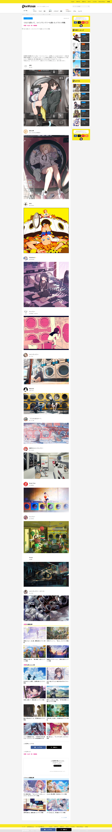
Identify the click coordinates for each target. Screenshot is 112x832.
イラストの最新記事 (29, 777)
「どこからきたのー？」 (35, 418)
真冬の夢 (31, 130)
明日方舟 (31, 388)
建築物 (35, 25)
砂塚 (30, 65)
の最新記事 (28, 624)
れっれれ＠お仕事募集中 (35, 132)
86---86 (31, 390)
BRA (30, 203)
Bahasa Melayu (102, 1)
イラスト (35, 11)
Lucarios (32, 205)
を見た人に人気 (29, 665)
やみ (31, 67)
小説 (44, 11)
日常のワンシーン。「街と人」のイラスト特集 (58, 640)
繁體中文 (84, 1)
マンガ (40, 11)
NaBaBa (32, 485)
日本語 (108, 1)
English (72, 1)
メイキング (56, 11)
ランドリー (32, 311)
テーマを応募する (40, 826)
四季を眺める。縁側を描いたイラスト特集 (33, 812)
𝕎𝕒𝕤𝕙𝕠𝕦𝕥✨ (32, 257)
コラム (74, 11)
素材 (61, 11)
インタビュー (68, 11)
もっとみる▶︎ (64, 817)
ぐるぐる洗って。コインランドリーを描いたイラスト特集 (40, 14)
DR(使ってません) (34, 313)
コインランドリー (33, 354)
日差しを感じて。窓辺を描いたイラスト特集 (34, 699)
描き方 (50, 11)
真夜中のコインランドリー (36, 448)
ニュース (80, 11)
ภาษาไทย (95, 1)
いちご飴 (32, 420)
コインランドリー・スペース (36, 591)
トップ (23, 14)
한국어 (89, 1)
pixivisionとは (30, 826)
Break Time (32, 483)
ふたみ (31, 593)
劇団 (31, 559)
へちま (31, 356)
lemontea (32, 259)
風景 (25, 25)
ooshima (32, 518)
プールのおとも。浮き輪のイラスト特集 (56, 812)
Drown (31, 557)
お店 (29, 25)
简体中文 (78, 1)
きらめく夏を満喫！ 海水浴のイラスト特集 (57, 794)
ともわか (32, 450)
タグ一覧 (25, 10)
